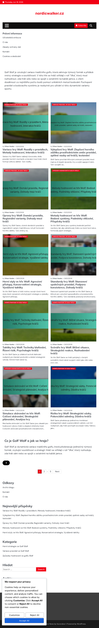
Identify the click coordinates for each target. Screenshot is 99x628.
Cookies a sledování (12, 56)
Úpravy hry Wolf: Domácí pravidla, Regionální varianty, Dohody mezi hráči (23, 218)
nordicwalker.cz (49, 13)
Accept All (24, 620)
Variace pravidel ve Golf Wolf (64, 104)
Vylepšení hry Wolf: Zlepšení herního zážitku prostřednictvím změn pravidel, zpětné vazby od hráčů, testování (73, 152)
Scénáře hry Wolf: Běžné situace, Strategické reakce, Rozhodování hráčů (70, 350)
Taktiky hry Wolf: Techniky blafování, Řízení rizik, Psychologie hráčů (24, 349)
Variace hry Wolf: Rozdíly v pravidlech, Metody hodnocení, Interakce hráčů (25, 151)
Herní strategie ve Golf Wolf (16, 104)
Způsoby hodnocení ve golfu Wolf (66, 170)
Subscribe (82, 25)
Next (57, 471)
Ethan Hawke (9, 146)
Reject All (34, 615)
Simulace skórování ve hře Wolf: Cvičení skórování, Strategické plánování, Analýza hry (21, 416)
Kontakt (6, 51)
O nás (5, 42)
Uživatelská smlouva (12, 37)
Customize (14, 615)
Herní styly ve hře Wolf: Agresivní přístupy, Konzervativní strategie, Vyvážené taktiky (22, 284)
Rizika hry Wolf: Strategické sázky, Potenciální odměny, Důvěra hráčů (71, 415)
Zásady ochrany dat (12, 47)
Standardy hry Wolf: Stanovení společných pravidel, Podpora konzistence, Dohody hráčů (69, 284)
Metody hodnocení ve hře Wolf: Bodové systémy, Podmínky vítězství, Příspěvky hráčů (72, 218)
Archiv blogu (8, 487)
